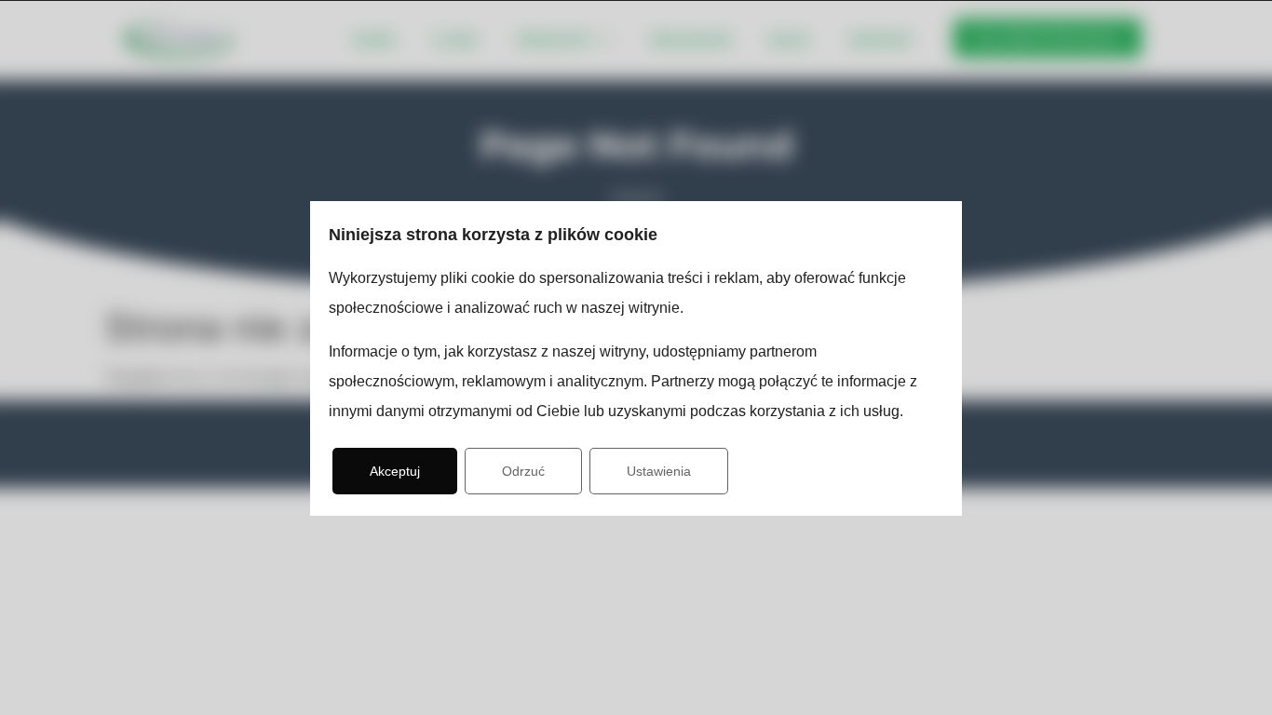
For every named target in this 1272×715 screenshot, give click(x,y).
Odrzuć (523, 471)
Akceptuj (395, 471)
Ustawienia (659, 471)
